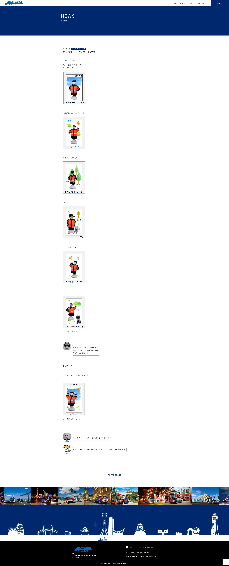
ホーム (127, 553)
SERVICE (183, 3)
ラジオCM (128, 556)
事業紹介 (133, 553)
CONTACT (220, 3)
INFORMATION (203, 3)
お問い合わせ (147, 553)
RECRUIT (192, 3)
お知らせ (142, 556)
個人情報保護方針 (151, 556)
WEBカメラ (135, 556)
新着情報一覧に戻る (115, 475)
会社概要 (139, 553)
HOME (175, 3)
